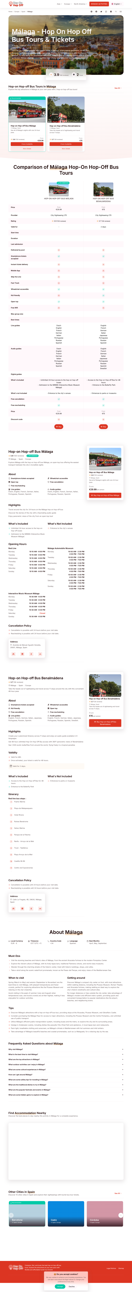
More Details (27, 148)
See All (117, 88)
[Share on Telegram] (111, 11)
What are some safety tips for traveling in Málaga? (28, 1080)
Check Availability (27, 144)
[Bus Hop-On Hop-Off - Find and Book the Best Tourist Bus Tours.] (16, 4)
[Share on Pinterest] (92, 11)
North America (79, 4)
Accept (60, 1286)
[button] (120, 1215)
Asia (58, 4)
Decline (72, 1286)
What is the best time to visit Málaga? (23, 1054)
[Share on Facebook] (96, 11)
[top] (127, 1287)
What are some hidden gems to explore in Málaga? (28, 1095)
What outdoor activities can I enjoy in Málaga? (26, 1064)
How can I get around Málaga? (20, 1075)
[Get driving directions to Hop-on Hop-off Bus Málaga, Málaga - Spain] (13, 654)
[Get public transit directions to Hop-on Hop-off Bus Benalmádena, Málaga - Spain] (22, 909)
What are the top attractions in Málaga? (24, 1059)
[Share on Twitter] (101, 11)
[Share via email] (121, 11)
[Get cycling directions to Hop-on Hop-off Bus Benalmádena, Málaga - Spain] (40, 909)
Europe (67, 4)
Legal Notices (111, 1268)
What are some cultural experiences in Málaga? (27, 1070)
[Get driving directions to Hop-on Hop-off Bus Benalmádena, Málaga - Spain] (13, 909)
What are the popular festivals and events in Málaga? (29, 1090)
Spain (23, 11)
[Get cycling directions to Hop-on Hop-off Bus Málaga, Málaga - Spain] (40, 654)
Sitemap (121, 1268)
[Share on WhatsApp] (106, 11)
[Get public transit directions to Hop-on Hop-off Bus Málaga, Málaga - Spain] (22, 654)
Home (10, 11)
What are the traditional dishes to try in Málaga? (27, 1085)
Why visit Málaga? (15, 1049)
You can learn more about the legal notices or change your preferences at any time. (67, 1279)
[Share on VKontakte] (116, 11)
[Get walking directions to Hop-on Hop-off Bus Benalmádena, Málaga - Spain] (31, 909)
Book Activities (100, 4)
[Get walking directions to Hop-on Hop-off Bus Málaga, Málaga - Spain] (31, 654)
